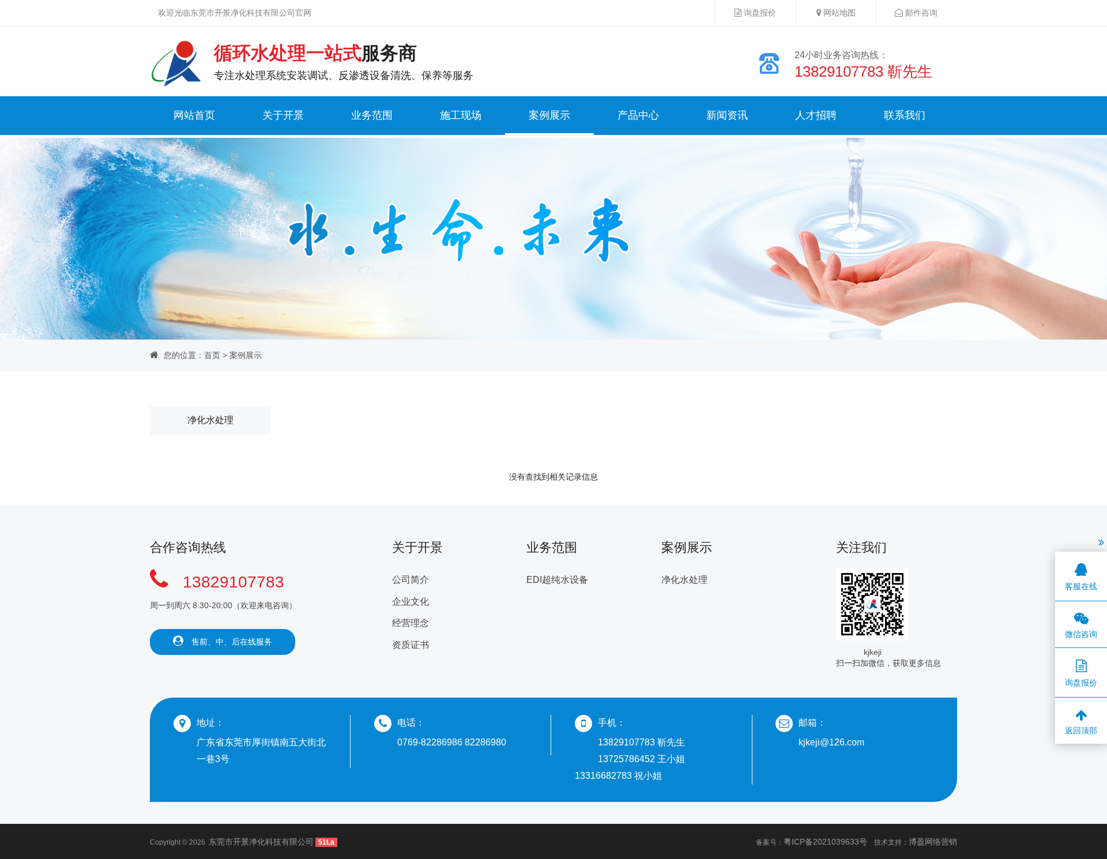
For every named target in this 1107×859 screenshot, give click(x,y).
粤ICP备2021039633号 (825, 841)
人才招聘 (816, 115)
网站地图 (838, 12)
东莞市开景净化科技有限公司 (261, 841)
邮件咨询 (920, 12)
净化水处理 (210, 420)
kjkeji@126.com (831, 742)
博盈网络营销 (933, 841)
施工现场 (460, 115)
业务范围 (372, 115)
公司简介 (410, 580)
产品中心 (638, 115)
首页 (212, 355)
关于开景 (283, 115)
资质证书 (410, 645)
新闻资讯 (727, 115)
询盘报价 (758, 12)
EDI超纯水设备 (557, 580)
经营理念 (410, 623)
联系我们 (904, 115)
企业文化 (410, 601)
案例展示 (549, 115)
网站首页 (194, 115)
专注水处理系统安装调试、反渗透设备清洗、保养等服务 (343, 62)
